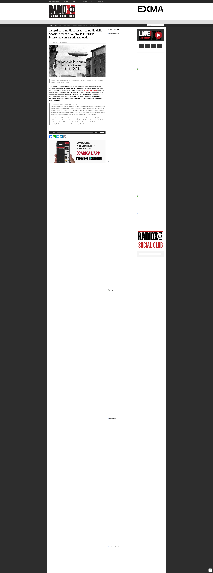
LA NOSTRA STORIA (82, 1)
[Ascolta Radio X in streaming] (150, 40)
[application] (77, 132)
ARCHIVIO (103, 22)
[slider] (102, 132)
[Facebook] (151, 1)
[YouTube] (159, 46)
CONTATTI (92, 1)
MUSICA (63, 22)
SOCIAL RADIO (74, 22)
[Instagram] (158, 1)
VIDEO (84, 22)
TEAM (73, 1)
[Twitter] (154, 1)
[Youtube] (161, 1)
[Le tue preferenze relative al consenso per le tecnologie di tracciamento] (210, 570)
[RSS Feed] (164, 1)
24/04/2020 (54, 42)
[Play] (51, 132)
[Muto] (99, 132)
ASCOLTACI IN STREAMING (54, 1)
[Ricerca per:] (155, 25)
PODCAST (124, 22)
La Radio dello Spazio (90, 90)
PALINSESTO (66, 1)
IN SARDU (114, 22)
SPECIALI (93, 22)
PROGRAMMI (52, 22)
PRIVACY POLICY (101, 1)
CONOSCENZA (63, 42)
